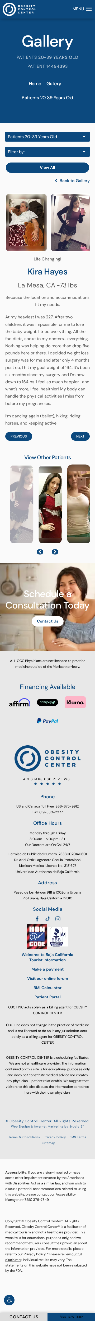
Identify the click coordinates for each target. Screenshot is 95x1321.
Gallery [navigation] (53, 83)
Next (80, 436)
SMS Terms (78, 1137)
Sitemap (48, 1143)
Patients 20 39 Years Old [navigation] (47, 97)
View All (47, 167)
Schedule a (47, 599)
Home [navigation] (35, 83)
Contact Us (47, 621)
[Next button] (55, 551)
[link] (47, 781)
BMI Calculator (47, 988)
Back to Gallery (74, 181)
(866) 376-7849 (36, 1199)
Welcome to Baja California (47, 957)
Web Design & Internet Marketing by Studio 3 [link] (47, 1126)
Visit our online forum (47, 979)
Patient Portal (48, 997)
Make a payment (47, 969)
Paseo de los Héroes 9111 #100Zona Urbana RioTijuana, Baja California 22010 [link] (47, 895)
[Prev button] (40, 551)
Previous (19, 436)
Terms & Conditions (24, 1137)
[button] (9, 1300)
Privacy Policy (55, 1137)
